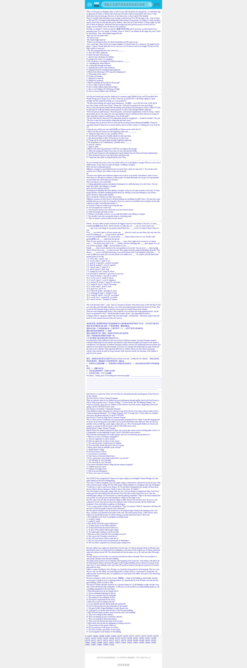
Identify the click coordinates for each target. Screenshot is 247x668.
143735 (93, 638)
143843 (147, 643)
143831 (129, 643)
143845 (153, 643)
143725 (149, 636)
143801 (87, 643)
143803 (93, 643)
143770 (87, 640)
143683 (95, 636)
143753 (117, 638)
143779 (123, 640)
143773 (99, 640)
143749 (111, 638)
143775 (111, 640)
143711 (131, 636)
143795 (153, 640)
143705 (125, 636)
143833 (135, 643)
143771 (93, 640)
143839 (141, 643)
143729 (155, 636)
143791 (147, 640)
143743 (105, 638)
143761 (135, 638)
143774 (105, 640)
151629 (111, 645)
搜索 (157, 4)
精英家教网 (123, 665)
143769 (153, 638)
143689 (101, 636)
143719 (143, 636)
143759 (129, 638)
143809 (99, 643)
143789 (141, 640)
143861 (99, 645)
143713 (137, 636)
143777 (117, 640)
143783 (129, 640)
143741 (99, 638)
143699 (113, 636)
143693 (107, 636)
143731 (87, 638)
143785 (135, 640)
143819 (117, 643)
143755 (123, 638)
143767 (147, 638)
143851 (87, 645)
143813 (105, 643)
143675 (89, 636)
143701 (119, 636)
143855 (93, 645)
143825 (123, 643)
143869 (105, 645)
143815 (111, 643)
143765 (141, 638)
